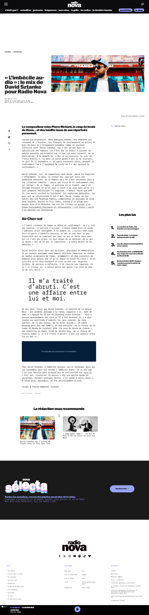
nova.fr (88, 372)
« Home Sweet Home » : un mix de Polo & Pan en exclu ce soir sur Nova (79, 436)
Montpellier (68, 587)
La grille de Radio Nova (16, 586)
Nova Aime (67, 571)
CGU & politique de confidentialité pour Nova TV (126, 597)
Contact (113, 571)
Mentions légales (116, 577)
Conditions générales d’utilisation (123, 583)
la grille (75, 10)
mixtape (38, 393)
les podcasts (12, 577)
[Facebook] (12, 131)
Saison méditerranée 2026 (88, 583)
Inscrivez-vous (121, 489)
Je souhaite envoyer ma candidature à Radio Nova (126, 586)
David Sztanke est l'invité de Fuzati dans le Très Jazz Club (35, 442)
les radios (86, 10)
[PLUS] (12, 149)
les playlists (12, 580)
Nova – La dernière (117, 580)
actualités (25, 10)
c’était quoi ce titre (15, 574)
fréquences (51, 10)
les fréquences (13, 589)
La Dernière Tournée (118, 600)
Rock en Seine (69, 578)
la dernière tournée (102, 10)
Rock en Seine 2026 (70, 574)
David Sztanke (27, 393)
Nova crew (114, 574)
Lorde (66, 582)
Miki (83, 571)
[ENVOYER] (12, 143)
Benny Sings (86, 587)
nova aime (64, 10)
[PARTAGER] (12, 137)
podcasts (38, 10)
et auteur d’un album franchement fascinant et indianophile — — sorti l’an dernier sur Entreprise (58, 207)
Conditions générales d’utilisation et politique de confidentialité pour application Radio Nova (124, 592)
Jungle (84, 574)
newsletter (125, 10)
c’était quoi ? (11, 10)
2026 (83, 578)
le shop (139, 10)
